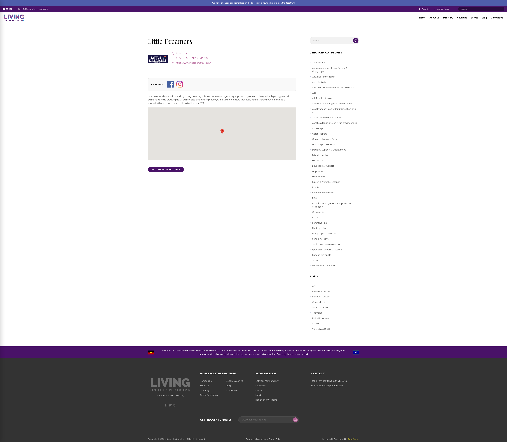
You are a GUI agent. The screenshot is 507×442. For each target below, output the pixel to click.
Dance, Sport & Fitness (323, 144)
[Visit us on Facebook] (170, 84)
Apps (315, 92)
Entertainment (319, 176)
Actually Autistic (320, 82)
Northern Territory (321, 296)
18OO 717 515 (182, 53)
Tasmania (317, 312)
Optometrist (318, 212)
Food (258, 395)
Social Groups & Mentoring (326, 244)
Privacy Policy (275, 439)
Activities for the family (323, 76)
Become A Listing (234, 380)
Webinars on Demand (323, 265)
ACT (314, 286)
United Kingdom (320, 318)
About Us (434, 17)
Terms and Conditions (257, 439)
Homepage (206, 380)
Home (422, 17)
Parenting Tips (319, 222)
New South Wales (321, 291)
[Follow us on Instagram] (179, 84)
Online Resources (209, 395)
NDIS (314, 198)
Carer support (319, 133)
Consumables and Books (325, 139)
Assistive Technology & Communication (332, 103)
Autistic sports (319, 128)
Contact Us (497, 17)
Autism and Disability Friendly (327, 117)
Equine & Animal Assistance (326, 182)
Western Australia (321, 328)
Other (315, 217)
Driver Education (320, 155)
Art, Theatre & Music (322, 98)
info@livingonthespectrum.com (35, 9)
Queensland (318, 302)
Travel (315, 260)
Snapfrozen (353, 439)
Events (474, 17)
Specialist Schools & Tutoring (327, 249)
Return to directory (165, 169)
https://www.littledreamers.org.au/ (193, 62)
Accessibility (318, 62)
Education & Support (323, 165)
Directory (448, 17)
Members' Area (443, 9)
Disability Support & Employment (329, 149)
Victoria (316, 323)
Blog (484, 17)
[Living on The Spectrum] (14, 18)
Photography (319, 228)
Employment (318, 171)
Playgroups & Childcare (324, 233)
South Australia (320, 307)
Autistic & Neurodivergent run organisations (334, 122)
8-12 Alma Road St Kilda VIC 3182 (192, 58)
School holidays (320, 238)
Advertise (426, 9)
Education (317, 160)
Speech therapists (321, 255)
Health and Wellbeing (323, 192)
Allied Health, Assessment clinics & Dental (333, 87)
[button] (222, 131)
